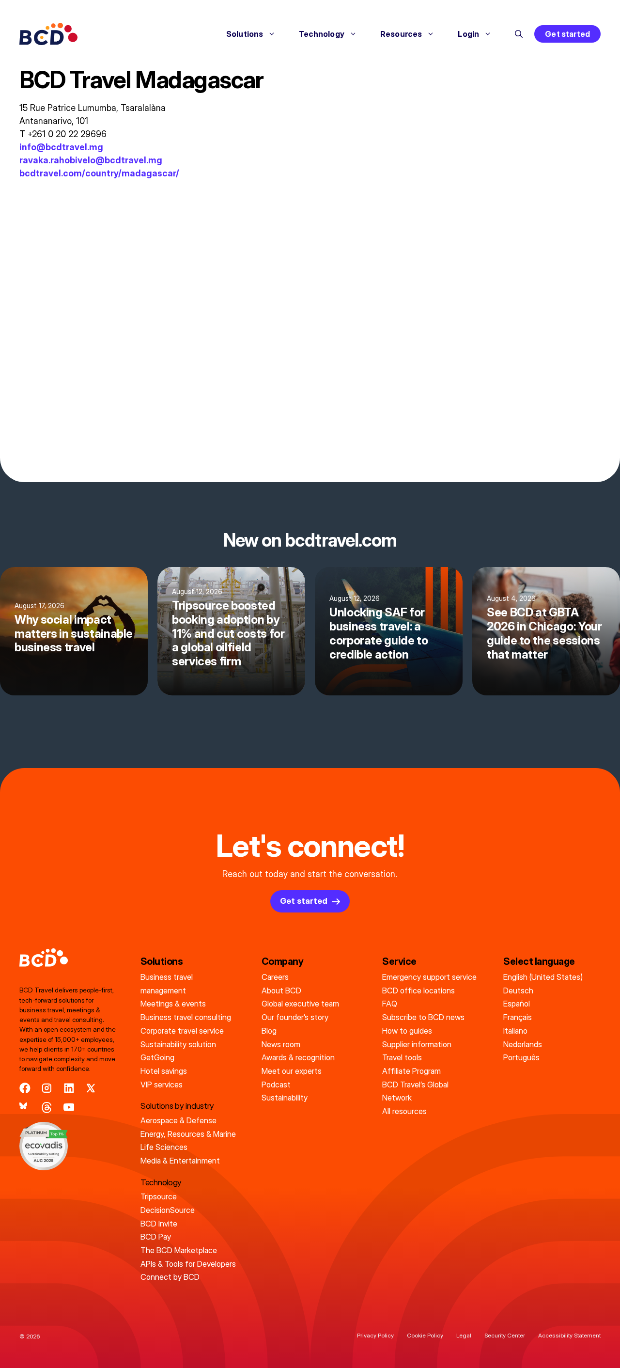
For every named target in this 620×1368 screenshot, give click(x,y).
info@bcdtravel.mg (61, 147)
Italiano (515, 1031)
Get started (567, 34)
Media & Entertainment (180, 1160)
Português (521, 1057)
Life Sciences (163, 1147)
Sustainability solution (178, 1044)
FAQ (389, 1003)
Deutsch (518, 990)
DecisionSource (167, 1210)
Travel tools (402, 1057)
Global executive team (300, 1003)
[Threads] (46, 1107)
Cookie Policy (425, 1335)
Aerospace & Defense (178, 1120)
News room (281, 1044)
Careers (275, 977)
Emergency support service (429, 977)
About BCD (281, 990)
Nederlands (522, 1044)
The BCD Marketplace (178, 1250)
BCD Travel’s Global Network (415, 1091)
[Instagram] (46, 1088)
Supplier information (416, 1044)
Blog (269, 1031)
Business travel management (166, 983)
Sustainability (285, 1097)
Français (517, 1017)
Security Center (504, 1335)
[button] (518, 33)
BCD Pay (155, 1237)
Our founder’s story (295, 1017)
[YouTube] (69, 1107)
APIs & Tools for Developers (188, 1264)
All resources (404, 1111)
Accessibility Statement (569, 1335)
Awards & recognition (298, 1057)
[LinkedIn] (69, 1088)
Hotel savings (163, 1071)
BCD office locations (418, 990)
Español (516, 1003)
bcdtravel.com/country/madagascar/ (99, 173)
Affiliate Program (411, 1071)
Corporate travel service (182, 1031)
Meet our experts (292, 1071)
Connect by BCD (170, 1277)
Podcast (276, 1084)
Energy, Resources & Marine (188, 1134)
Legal (463, 1335)
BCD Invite (158, 1223)
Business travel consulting (185, 1017)
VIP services (161, 1084)
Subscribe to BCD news (423, 1017)
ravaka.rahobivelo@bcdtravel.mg (90, 160)
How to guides (407, 1031)
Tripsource (158, 1196)
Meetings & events (173, 1003)
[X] (90, 1088)
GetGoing (157, 1057)
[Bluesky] (25, 1107)
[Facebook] (25, 1088)
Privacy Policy (375, 1335)
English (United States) (543, 977)
